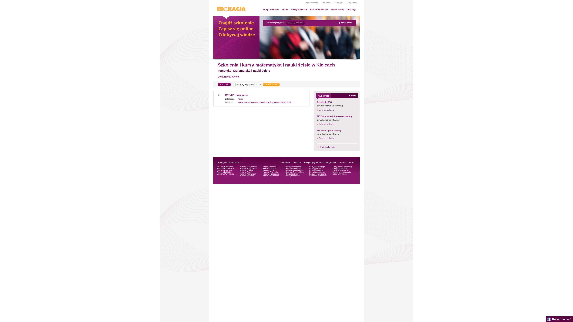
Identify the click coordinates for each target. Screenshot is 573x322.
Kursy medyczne (293, 174)
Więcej (353, 95)
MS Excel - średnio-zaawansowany (334, 116)
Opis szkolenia (326, 110)
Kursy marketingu (339, 168)
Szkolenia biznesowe (318, 176)
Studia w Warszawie (225, 167)
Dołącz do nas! (561, 319)
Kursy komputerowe (317, 172)
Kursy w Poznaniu (270, 172)
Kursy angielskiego (317, 167)
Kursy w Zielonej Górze (295, 172)
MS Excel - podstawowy (329, 130)
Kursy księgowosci (316, 170)
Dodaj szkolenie (327, 147)
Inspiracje (351, 9)
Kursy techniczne (293, 176)
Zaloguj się (339, 3)
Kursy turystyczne (339, 174)
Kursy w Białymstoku (248, 167)
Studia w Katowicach (225, 168)
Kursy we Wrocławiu (294, 170)
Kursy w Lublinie (270, 168)
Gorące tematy (337, 9)
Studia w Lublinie (224, 172)
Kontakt (352, 162)
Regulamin (331, 162)
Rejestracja (353, 3)
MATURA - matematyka (236, 95)
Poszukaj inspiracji (295, 23)
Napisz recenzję (311, 3)
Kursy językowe (315, 168)
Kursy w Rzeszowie (271, 174)
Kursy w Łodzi (268, 170)
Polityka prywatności (313, 162)
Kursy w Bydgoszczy (248, 168)
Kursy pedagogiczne (317, 174)
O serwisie (285, 162)
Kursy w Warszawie (294, 168)
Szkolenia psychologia (341, 172)
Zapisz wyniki (271, 84)
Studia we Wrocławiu (225, 174)
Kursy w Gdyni (246, 172)
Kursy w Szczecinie (271, 176)
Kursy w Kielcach (247, 176)
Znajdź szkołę (346, 23)
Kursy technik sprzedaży (342, 167)
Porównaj (224, 84)
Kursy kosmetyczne (340, 170)
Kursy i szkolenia (271, 9)
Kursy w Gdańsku (247, 170)
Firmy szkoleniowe (319, 9)
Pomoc (342, 162)
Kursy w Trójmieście (294, 167)
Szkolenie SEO (324, 102)
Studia (285, 9)
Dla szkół (326, 3)
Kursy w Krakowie (270, 167)
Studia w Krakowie (224, 170)
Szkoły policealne (299, 9)
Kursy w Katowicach (248, 174)
